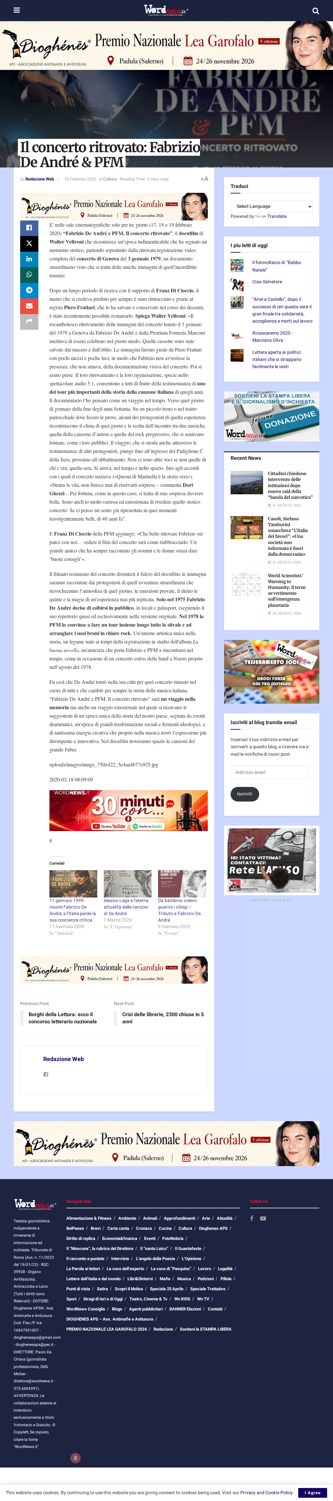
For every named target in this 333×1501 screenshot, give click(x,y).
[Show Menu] (17, 10)
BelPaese (75, 1228)
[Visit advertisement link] (166, 45)
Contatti (215, 1309)
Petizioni (206, 1279)
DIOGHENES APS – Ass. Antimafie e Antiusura (109, 1319)
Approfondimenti (179, 1218)
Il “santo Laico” (154, 1248)
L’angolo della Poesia (155, 1258)
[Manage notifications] (75, 1458)
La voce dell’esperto (125, 1269)
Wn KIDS (182, 1299)
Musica (184, 1279)
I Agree (313, 1493)
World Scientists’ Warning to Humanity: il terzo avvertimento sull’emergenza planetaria (287, 590)
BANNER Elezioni (185, 1309)
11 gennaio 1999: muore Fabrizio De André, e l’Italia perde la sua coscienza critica (72, 910)
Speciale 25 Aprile (166, 1289)
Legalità (225, 1269)
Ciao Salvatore (267, 281)
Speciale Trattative (207, 1289)
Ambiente (127, 1218)
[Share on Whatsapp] (29, 275)
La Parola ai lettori (83, 1269)
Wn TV (203, 1299)
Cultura (110, 179)
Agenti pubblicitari (146, 1309)
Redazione (163, 1329)
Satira (102, 1289)
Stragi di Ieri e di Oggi (103, 1299)
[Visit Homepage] (166, 10)
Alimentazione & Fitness (89, 1218)
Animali (150, 1218)
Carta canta (118, 1228)
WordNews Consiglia (85, 1309)
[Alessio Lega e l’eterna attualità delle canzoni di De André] (128, 883)
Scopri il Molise (129, 1289)
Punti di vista (78, 1289)
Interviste (120, 1258)
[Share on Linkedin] (29, 259)
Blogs (117, 1309)
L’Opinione (191, 1258)
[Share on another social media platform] (29, 322)
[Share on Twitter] (29, 244)
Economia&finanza (119, 1238)
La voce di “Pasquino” (171, 1269)
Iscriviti (244, 793)
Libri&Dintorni (140, 1279)
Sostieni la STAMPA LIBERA (206, 1329)
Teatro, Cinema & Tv (148, 1299)
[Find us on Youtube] (263, 1219)
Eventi (149, 1238)
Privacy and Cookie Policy (266, 1492)
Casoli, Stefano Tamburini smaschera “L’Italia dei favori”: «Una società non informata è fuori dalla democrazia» (288, 536)
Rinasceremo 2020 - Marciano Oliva (272, 337)
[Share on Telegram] (29, 291)
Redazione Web (39, 179)
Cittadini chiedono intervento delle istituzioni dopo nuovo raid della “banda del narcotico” (290, 485)
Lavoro (204, 1269)
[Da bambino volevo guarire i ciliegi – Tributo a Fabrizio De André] (182, 883)
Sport (71, 1299)
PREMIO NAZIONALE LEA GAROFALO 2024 (106, 1329)
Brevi (95, 1228)
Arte (206, 1218)
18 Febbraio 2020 (80, 179)
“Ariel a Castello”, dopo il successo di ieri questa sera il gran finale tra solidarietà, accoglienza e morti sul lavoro (282, 310)
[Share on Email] (29, 306)
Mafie (165, 1279)
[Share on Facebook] (29, 228)
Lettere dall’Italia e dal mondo (93, 1279)
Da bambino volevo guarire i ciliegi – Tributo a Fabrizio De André (179, 910)
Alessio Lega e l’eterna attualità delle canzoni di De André (126, 907)
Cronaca (144, 1228)
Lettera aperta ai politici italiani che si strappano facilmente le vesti (276, 359)
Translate (276, 216)
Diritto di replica (80, 1238)
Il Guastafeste (188, 1248)
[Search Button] (315, 10)
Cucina (165, 1228)
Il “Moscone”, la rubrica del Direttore (99, 1248)
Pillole (226, 1279)
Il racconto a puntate (85, 1258)
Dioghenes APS (213, 1228)
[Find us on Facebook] (251, 1219)
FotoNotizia (172, 1238)
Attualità (225, 1218)
